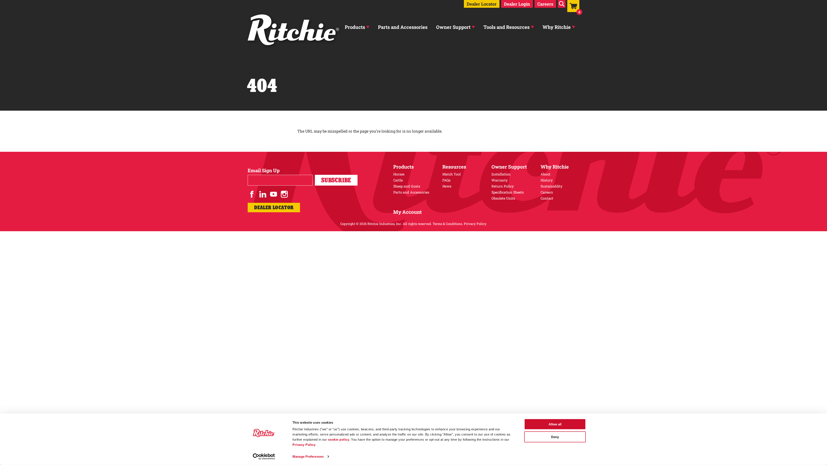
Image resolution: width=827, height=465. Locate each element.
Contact (547, 198)
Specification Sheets (507, 192)
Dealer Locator (482, 4)
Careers (545, 4)
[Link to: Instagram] (284, 194)
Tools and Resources (506, 27)
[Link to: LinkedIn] (262, 194)
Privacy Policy (303, 444)
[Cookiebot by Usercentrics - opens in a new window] (264, 456)
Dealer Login (517, 4)
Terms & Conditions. (448, 224)
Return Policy (502, 186)
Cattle (398, 180)
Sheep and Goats (406, 186)
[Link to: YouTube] (273, 194)
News (446, 186)
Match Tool (451, 174)
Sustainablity (551, 186)
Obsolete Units (503, 198)
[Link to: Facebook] (252, 194)
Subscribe (336, 180)
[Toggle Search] (562, 4)
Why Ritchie (557, 27)
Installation (501, 174)
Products (355, 27)
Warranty (499, 180)
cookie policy (338, 439)
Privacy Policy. (475, 224)
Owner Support (453, 27)
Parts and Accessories (402, 27)
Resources (454, 167)
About (545, 174)
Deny (555, 437)
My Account (407, 212)
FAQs (446, 180)
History (547, 180)
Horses (398, 174)
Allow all (555, 424)
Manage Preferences (308, 456)
